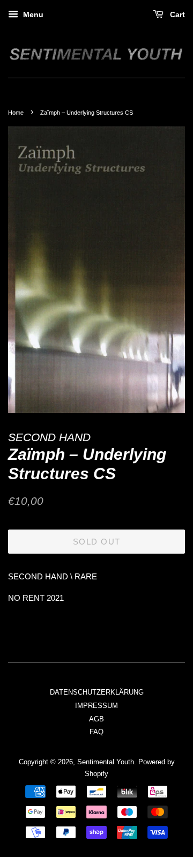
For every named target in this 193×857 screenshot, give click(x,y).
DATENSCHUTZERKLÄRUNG (97, 692)
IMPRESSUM (96, 706)
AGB (96, 719)
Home (16, 112)
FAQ (96, 732)
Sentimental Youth (105, 762)
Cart (176, 14)
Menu (32, 14)
